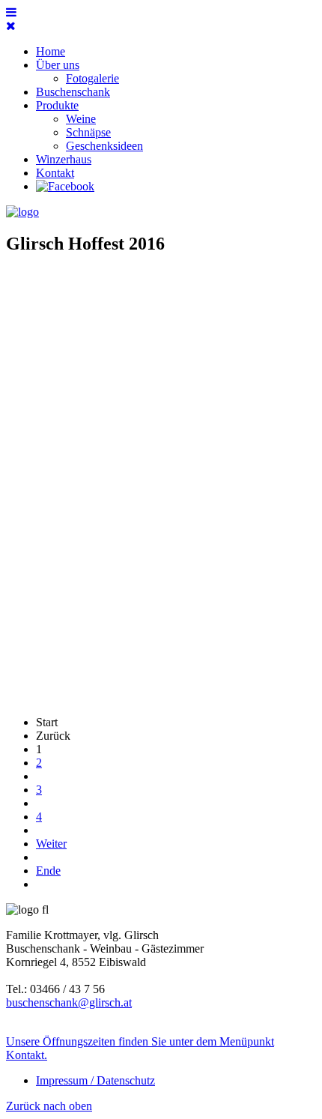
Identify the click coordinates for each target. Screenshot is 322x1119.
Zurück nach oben (49, 1106)
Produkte (57, 105)
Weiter (51, 843)
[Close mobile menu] (11, 25)
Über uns (57, 64)
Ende (48, 870)
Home (50, 51)
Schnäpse (88, 132)
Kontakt (55, 172)
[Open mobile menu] (11, 12)
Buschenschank (73, 91)
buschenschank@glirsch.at (69, 1002)
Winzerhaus (63, 159)
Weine (81, 118)
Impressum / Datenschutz (95, 1080)
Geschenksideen (104, 145)
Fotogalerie (92, 78)
